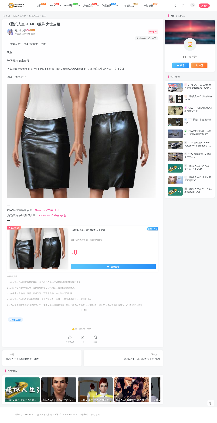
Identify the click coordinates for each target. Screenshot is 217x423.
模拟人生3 (34, 15)
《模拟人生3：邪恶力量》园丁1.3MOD (196, 167)
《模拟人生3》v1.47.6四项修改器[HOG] (198, 190)
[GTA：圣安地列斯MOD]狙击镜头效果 (198, 109)
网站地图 (95, 414)
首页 (41, 5)
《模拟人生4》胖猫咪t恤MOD (198, 98)
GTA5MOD (70, 414)
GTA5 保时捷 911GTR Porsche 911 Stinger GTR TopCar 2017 (197, 145)
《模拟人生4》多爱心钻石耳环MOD (197, 179)
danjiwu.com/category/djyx (53, 215)
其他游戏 (89, 5)
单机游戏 (130, 5)
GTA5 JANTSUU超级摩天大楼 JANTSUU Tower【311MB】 (197, 88)
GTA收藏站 (83, 414)
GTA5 (53, 5)
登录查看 (114, 266)
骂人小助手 (20, 30)
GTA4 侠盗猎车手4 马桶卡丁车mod (197, 155)
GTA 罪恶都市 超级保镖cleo (197, 121)
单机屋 (58, 414)
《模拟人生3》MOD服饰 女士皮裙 (33, 23)
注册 (201, 65)
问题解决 (108, 5)
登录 (182, 65)
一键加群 (150, 5)
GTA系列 (70, 5)
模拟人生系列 (19, 15)
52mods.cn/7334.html (46, 210)
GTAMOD (29, 414)
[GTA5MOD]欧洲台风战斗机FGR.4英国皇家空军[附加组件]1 (198, 134)
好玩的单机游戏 (44, 414)
